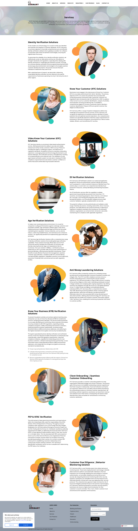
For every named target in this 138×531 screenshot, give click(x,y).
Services (62, 3)
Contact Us (105, 3)
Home (48, 3)
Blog (98, 3)
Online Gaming (74, 522)
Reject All (11, 525)
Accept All (25, 525)
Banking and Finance (75, 508)
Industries (79, 3)
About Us (55, 3)
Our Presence (90, 3)
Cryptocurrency (74, 511)
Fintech (72, 514)
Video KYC (70, 3)
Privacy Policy (23, 520)
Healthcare (73, 516)
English (125, 525)
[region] (18, 520)
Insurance (73, 519)
